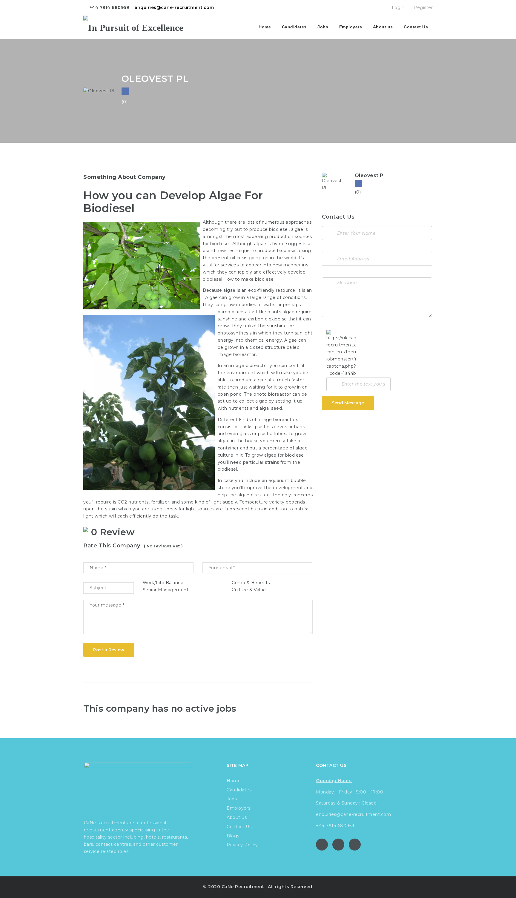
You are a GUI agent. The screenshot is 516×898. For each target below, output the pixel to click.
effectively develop (284, 272)
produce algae (250, 380)
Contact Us (416, 26)
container (228, 448)
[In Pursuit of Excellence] (133, 27)
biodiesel (279, 229)
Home (265, 26)
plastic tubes (272, 433)
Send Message (348, 403)
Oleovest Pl (370, 175)
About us (383, 26)
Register (422, 7)
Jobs (322, 26)
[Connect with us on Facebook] (125, 91)
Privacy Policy (242, 845)
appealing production (270, 236)
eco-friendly (261, 290)
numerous (273, 222)
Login (397, 7)
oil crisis (238, 257)
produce (258, 229)
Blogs (233, 836)
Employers (350, 26)
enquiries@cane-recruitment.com (174, 7)
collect (246, 401)
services (230, 265)
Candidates (294, 26)
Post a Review (108, 650)
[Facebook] (358, 183)
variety (277, 502)
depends (295, 502)
